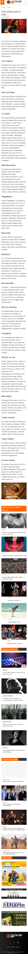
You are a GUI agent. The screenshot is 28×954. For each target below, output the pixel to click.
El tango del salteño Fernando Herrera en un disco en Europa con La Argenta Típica (14, 829)
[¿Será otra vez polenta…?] (14, 589)
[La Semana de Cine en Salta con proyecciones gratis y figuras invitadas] (14, 686)
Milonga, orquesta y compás (14, 643)
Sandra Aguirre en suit (14, 622)
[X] (14, 36)
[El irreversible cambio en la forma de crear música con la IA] (14, 660)
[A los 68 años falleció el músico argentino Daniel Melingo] (14, 737)
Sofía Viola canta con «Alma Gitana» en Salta (14, 555)
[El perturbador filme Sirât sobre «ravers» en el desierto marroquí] (14, 841)
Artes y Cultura (7, 695)
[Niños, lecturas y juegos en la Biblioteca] (14, 770)
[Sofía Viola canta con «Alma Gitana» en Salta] (14, 544)
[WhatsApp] (18, 36)
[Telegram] (21, 36)
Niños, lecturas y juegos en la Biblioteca (13, 781)
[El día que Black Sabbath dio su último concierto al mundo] (14, 565)
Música (4, 529)
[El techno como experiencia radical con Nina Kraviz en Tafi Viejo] (14, 521)
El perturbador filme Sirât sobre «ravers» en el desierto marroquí (13, 853)
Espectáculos (7, 721)
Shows (9, 7)
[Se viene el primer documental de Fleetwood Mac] (14, 793)
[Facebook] (11, 36)
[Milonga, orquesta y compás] (14, 632)
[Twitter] (14, 942)
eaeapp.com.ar (17, 952)
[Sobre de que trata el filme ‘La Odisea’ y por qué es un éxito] (14, 711)
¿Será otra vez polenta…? (14, 600)
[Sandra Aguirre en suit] (14, 610)
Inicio (3, 7)
